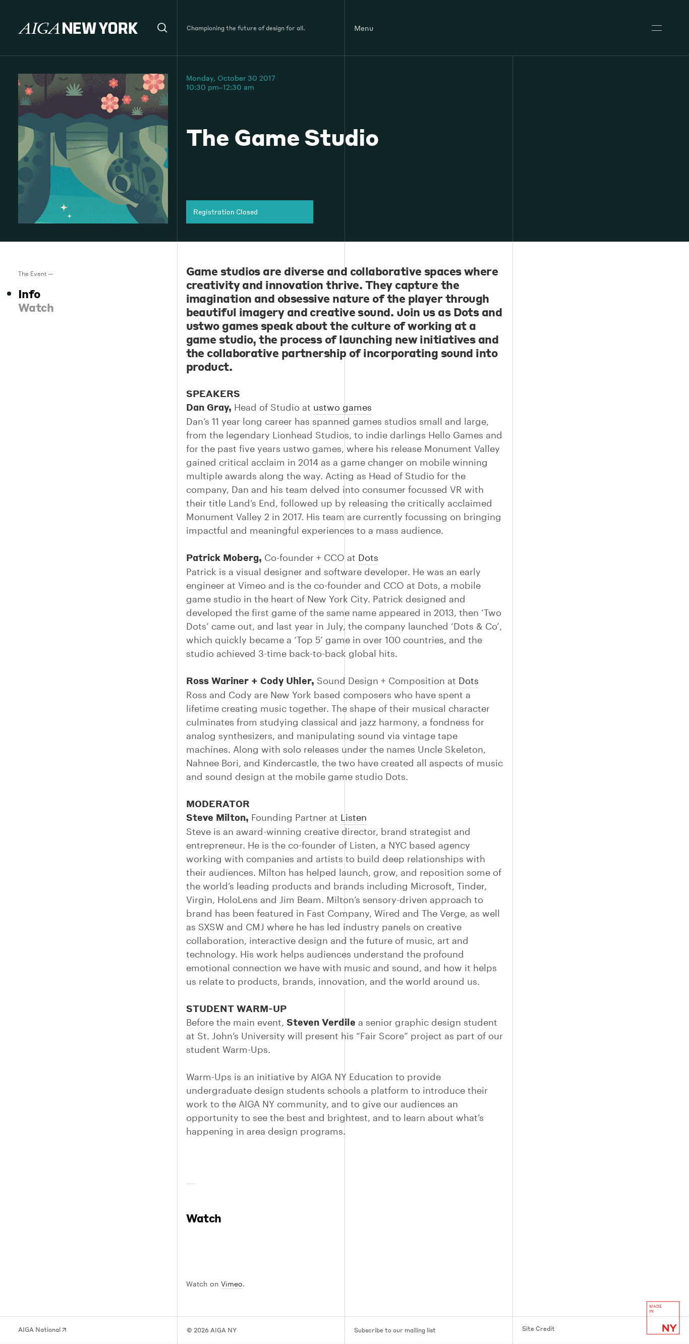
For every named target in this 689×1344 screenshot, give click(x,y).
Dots (368, 557)
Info (29, 294)
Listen (353, 817)
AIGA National (40, 1329)
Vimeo (232, 1283)
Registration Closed (225, 211)
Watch (35, 307)
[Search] (162, 28)
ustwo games (342, 407)
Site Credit (538, 1329)
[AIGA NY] (78, 28)
